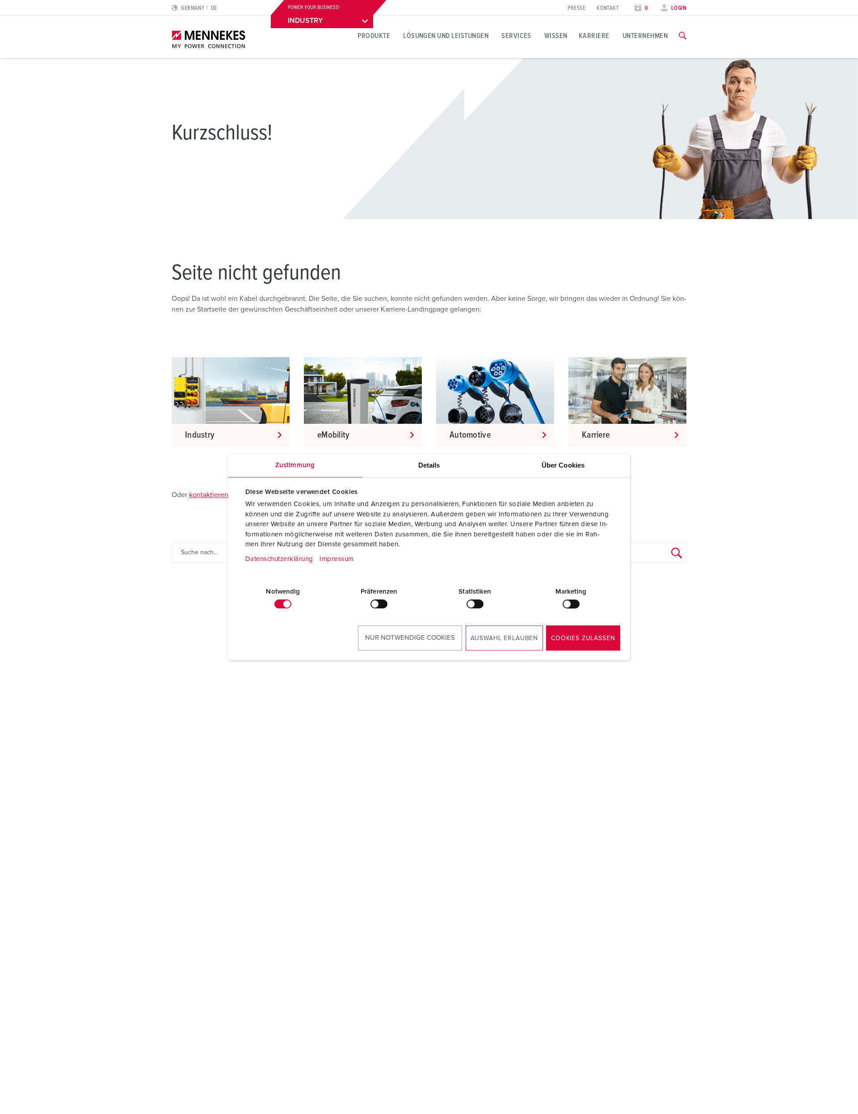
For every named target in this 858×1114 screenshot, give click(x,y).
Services (516, 35)
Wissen (556, 35)
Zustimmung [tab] (295, 465)
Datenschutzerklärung (279, 559)
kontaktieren (208, 494)
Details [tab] (429, 465)
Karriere (594, 35)
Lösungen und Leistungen (445, 35)
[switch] (378, 603)
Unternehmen (645, 35)
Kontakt (608, 8)
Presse (576, 8)
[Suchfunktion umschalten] (682, 35)
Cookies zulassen (583, 638)
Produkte (374, 35)
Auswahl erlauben (504, 638)
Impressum (337, 559)
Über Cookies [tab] (563, 465)
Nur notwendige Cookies (410, 637)
